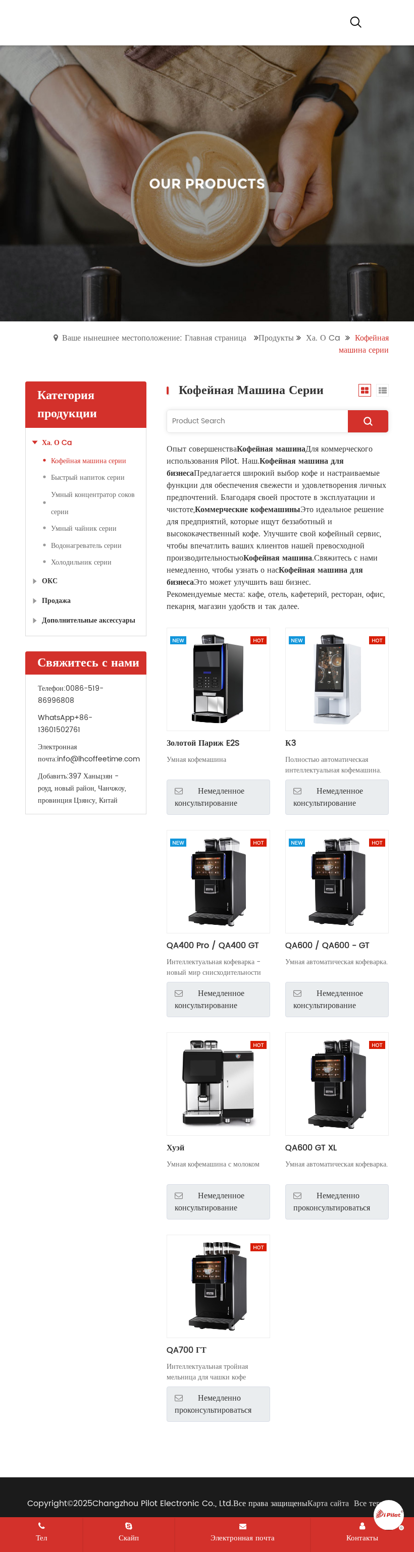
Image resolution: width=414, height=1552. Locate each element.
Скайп (129, 1538)
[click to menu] (381, 23)
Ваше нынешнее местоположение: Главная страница (154, 338)
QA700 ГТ (186, 1350)
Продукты (276, 338)
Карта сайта (328, 1503)
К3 (290, 743)
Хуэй (175, 1148)
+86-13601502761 (65, 724)
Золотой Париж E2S (203, 743)
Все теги (369, 1503)
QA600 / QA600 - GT (327, 945)
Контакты (362, 1538)
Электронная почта (243, 1538)
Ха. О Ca (323, 338)
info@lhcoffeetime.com (98, 759)
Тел (41, 1538)
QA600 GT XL (311, 1148)
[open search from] (356, 21)
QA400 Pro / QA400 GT (213, 945)
